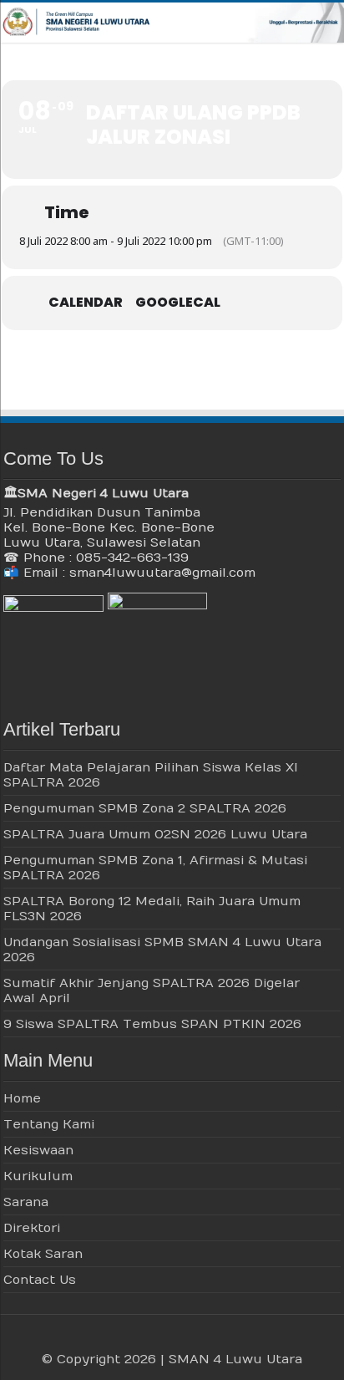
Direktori (31, 1227)
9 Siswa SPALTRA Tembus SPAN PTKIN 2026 (152, 1023)
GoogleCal (177, 302)
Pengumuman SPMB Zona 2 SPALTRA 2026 (144, 808)
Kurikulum (38, 1176)
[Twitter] (164, 1339)
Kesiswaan (38, 1150)
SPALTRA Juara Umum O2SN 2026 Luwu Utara (155, 834)
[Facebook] (148, 1339)
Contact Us (39, 1279)
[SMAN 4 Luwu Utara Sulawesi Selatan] (172, 23)
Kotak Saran (43, 1253)
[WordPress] (196, 1339)
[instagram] (211, 1339)
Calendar (85, 302)
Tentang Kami (48, 1124)
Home (22, 1098)
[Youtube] (180, 1339)
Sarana (25, 1201)
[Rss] (132, 1339)
